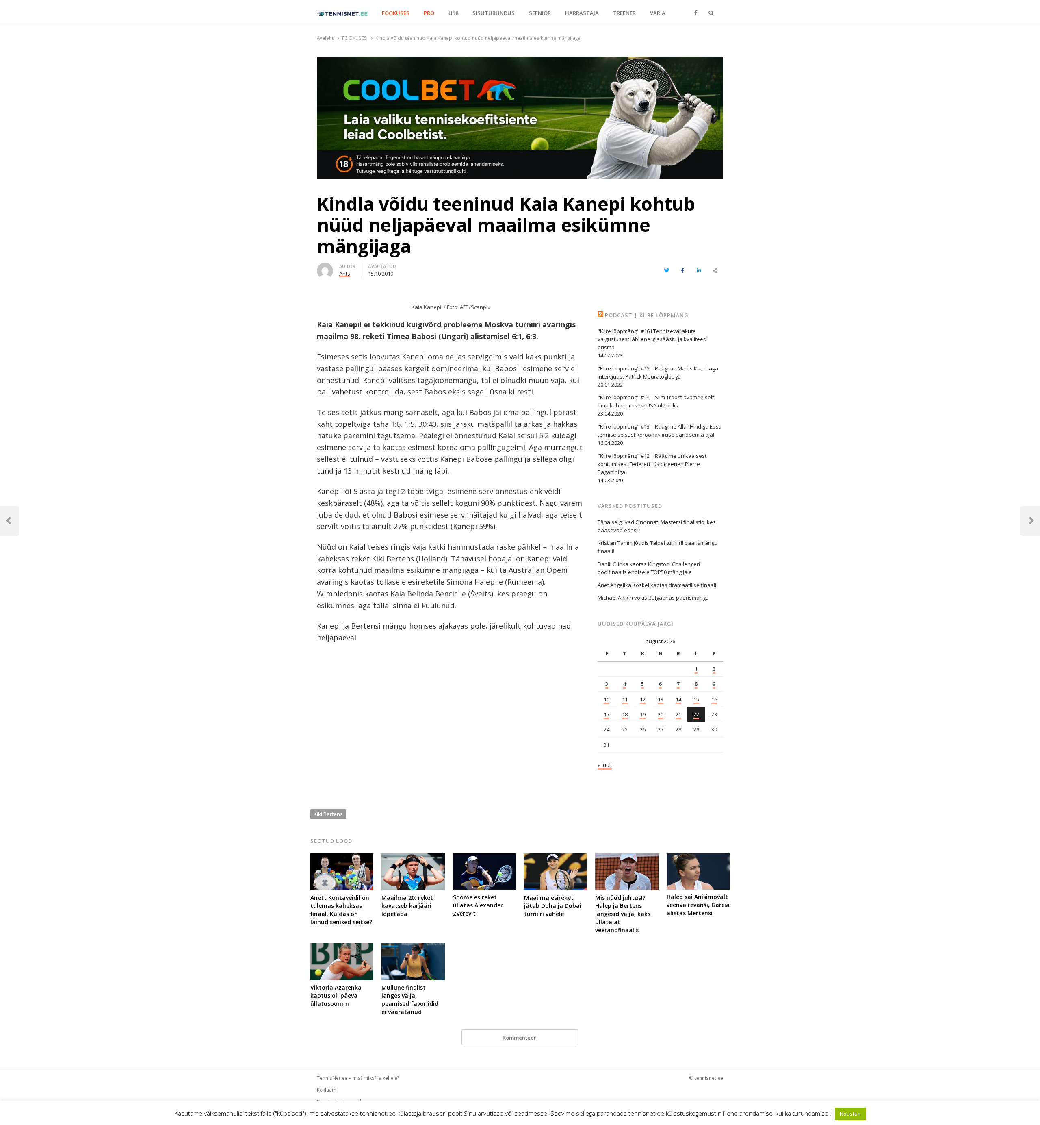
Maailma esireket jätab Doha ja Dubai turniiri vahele (552, 906)
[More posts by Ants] (325, 267)
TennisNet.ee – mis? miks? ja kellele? (358, 1078)
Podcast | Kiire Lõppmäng (647, 315)
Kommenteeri (520, 1037)
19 (643, 714)
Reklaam (326, 1089)
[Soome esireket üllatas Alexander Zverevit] (484, 858)
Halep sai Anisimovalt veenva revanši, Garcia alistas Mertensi (698, 905)
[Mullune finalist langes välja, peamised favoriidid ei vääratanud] (412, 948)
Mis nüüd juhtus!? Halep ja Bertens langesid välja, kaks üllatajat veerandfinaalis (622, 914)
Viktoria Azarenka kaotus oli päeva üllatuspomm (336, 995)
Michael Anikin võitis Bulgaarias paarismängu (653, 597)
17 (606, 714)
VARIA (657, 13)
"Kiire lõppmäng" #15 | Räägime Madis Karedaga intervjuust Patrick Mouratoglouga (658, 372)
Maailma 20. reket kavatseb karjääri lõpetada (407, 906)
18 (625, 714)
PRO (429, 13)
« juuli (605, 765)
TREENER (624, 13)
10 (606, 699)
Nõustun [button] (850, 1113)
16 (714, 699)
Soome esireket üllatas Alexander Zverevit (478, 905)
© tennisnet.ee (706, 1078)
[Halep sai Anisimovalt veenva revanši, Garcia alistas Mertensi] (698, 858)
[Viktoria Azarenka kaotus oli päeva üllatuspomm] (341, 948)
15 (696, 699)
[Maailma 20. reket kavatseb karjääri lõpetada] (412, 858)
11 (625, 699)
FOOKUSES (396, 13)
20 (660, 714)
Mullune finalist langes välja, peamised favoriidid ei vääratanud (409, 1000)
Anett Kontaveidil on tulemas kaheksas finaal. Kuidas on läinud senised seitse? (341, 910)
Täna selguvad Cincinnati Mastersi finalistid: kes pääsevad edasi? (657, 526)
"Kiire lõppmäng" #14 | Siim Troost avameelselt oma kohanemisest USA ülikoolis (656, 401)
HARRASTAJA (582, 13)
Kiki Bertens (328, 814)
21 (678, 714)
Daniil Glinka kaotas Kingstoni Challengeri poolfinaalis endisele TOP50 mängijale (649, 568)
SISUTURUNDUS (493, 13)
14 (678, 699)
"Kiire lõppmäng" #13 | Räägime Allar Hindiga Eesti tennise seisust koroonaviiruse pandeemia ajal (660, 430)
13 (660, 699)
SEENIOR (540, 13)
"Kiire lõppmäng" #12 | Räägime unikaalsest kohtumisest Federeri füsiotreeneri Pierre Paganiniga (652, 464)
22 (696, 714)
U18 (453, 13)
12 (643, 699)
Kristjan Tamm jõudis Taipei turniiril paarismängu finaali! (657, 547)
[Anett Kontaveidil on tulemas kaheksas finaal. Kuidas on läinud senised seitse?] (341, 858)
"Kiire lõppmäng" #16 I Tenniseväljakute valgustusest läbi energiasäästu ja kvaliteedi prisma (653, 339)
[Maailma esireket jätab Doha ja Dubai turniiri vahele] (555, 858)
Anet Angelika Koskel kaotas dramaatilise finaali (657, 585)
